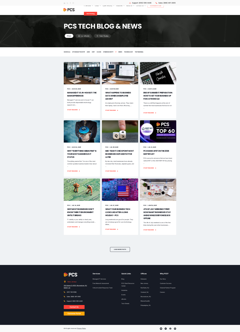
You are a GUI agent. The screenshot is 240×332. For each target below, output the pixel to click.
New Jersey (72, 282)
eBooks (123, 299)
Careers (162, 292)
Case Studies (103, 36)
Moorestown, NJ (146, 296)
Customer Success (165, 283)
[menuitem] (90, 14)
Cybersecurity (108, 52)
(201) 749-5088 (71, 292)
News (120, 52)
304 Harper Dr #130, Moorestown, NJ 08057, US (75, 287)
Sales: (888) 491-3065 (167, 3)
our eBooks (85, 36)
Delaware (144, 279)
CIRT (93, 52)
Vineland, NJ (144, 292)
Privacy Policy (81, 328)
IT (116, 52)
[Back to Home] (69, 9)
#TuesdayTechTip (78, 52)
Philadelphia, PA (145, 305)
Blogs (69, 36)
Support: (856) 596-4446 (141, 3)
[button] (120, 249)
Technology (128, 52)
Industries (124, 290)
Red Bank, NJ (145, 288)
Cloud (99, 52)
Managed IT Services (99, 279)
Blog (122, 279)
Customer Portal (74, 313)
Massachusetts (145, 301)
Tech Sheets (125, 303)
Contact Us (74, 307)
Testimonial (139, 52)
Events (123, 294)
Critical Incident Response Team (102, 288)
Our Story (163, 279)
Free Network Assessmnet (101, 283)
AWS (88, 52)
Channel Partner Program (168, 288)
